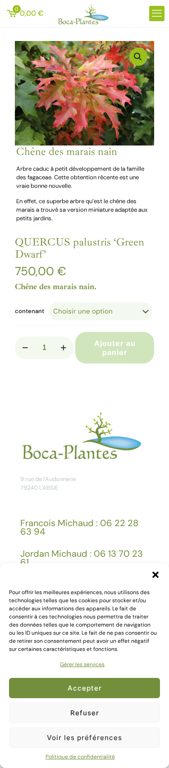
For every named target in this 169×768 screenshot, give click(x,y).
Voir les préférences (84, 737)
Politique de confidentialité (80, 756)
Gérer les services (82, 664)
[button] (155, 574)
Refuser (84, 713)
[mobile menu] (156, 13)
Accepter (85, 688)
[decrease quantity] (25, 348)
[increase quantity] (63, 348)
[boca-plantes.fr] (84, 13)
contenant (29, 311)
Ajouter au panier (115, 348)
